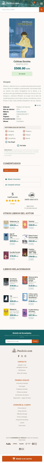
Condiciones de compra (22, 395)
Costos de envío (22, 411)
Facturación (22, 425)
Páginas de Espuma (23, 107)
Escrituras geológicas (13, 279)
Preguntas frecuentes (22, 419)
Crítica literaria (21, 112)
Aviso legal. (22, 386)
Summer (31, 221)
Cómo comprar (22, 408)
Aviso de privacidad (22, 383)
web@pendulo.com (22, 367)
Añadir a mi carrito (24, 459)
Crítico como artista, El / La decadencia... (33, 295)
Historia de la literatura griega (33, 278)
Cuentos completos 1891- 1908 (32, 251)
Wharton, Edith (22, 64)
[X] (22, 356)
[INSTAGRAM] (25, 356)
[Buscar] (41, 9)
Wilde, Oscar (32, 299)
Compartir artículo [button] (13, 185)
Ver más (38, 105)
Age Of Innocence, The (13, 235)
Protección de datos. (22, 389)
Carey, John (32, 313)
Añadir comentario (10, 170)
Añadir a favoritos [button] (13, 179)
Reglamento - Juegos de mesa (22, 398)
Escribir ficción (15, 252)
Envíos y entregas (22, 417)
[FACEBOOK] (18, 356)
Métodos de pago (22, 414)
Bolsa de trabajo (22, 373)
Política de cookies (22, 392)
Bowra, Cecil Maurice (32, 283)
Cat (11, 296)
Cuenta (22, 422)
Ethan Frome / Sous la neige (33, 236)
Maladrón (13, 309)
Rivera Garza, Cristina (14, 283)
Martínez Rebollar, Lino (14, 313)
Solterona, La (14, 221)
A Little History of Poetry (34, 310)
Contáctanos (22, 370)
